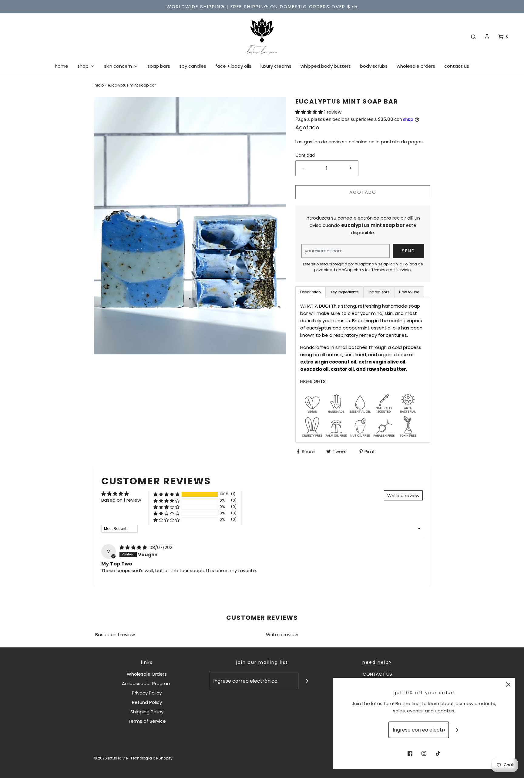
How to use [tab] (409, 292)
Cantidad (305, 155)
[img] (133, 547)
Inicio (99, 85)
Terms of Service (147, 721)
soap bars (158, 66)
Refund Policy (147, 702)
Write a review (282, 634)
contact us (456, 66)
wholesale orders (416, 66)
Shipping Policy (146, 711)
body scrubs (374, 66)
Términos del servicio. (391, 269)
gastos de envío (322, 141)
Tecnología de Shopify (151, 758)
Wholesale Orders (147, 674)
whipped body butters (326, 66)
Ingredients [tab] (378, 292)
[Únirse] (306, 681)
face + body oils (233, 66)
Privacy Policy (147, 693)
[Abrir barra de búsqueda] (473, 36)
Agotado (362, 192)
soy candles (192, 66)
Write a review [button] (403, 495)
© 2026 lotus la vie (111, 758)
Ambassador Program (147, 683)
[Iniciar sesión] (487, 36)
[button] (309, 112)
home (61, 66)
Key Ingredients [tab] (345, 292)
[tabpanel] (362, 370)
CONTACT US (377, 674)
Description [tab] (310, 292)
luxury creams (275, 66)
